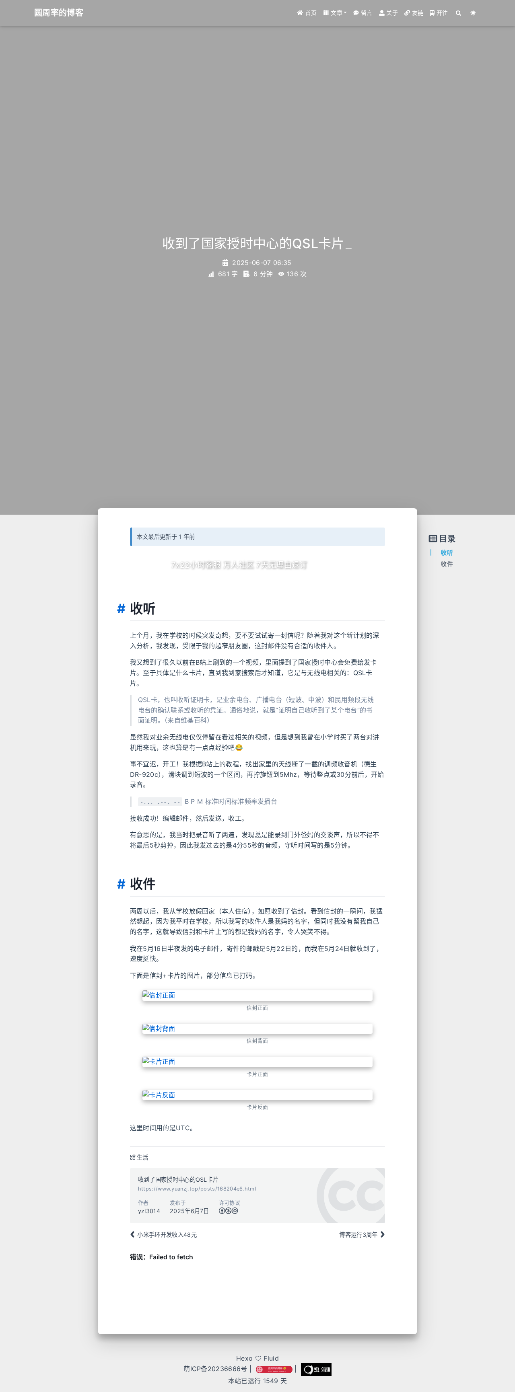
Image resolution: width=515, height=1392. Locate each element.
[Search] (458, 13)
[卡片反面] (257, 1095)
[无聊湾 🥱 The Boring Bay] (274, 1369)
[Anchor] (121, 609)
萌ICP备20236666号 (215, 1369)
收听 (447, 552)
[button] (335, 13)
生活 (142, 1157)
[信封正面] (257, 995)
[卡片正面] (257, 1062)
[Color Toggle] (473, 13)
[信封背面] (257, 1029)
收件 (447, 564)
